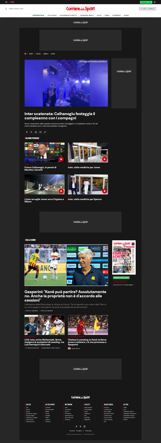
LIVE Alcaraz (52, 15)
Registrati (87, 419)
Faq (105, 421)
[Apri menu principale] (6, 2)
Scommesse (116, 15)
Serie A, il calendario (32, 311)
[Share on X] (31, 132)
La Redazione (108, 409)
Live (12, 2)
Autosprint (68, 409)
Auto (66, 407)
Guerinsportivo (69, 415)
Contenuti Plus (38, 15)
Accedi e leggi (128, 284)
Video (31, 54)
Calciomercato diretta (68, 15)
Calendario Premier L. (129, 417)
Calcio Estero (30, 419)
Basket (47, 411)
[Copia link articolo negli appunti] (45, 132)
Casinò (126, 15)
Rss (85, 415)
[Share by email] (40, 132)
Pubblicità (87, 413)
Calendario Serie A (87, 15)
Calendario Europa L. (129, 415)
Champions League (31, 413)
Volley (47, 417)
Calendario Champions (129, 413)
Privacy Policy (108, 417)
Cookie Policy (108, 415)
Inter (53, 54)
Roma (26, 288)
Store (86, 411)
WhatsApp (88, 431)
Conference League (31, 417)
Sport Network (69, 417)
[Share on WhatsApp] (36, 132)
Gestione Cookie (109, 413)
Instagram (79, 431)
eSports (47, 419)
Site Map (87, 417)
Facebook (72, 431)
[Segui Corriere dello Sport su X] (80, 426)
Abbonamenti (88, 407)
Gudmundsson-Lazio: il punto (51, 348)
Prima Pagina (88, 409)
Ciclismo (47, 421)
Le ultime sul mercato (32, 348)
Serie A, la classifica (47, 311)
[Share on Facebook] (27, 132)
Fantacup (67, 419)
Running (47, 415)
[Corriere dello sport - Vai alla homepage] (80, 8)
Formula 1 (48, 407)
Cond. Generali (108, 419)
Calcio (99, 15)
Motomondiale (49, 409)
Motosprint (68, 413)
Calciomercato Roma (76, 337)
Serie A (46, 54)
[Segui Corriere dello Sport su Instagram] (85, 426)
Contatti (106, 407)
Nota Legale (107, 411)
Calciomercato (30, 337)
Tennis (107, 15)
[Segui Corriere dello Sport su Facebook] (76, 426)
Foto (124, 409)
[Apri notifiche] (6, 9)
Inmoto (67, 411)
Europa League (30, 415)
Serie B (28, 411)
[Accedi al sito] (155, 2)
